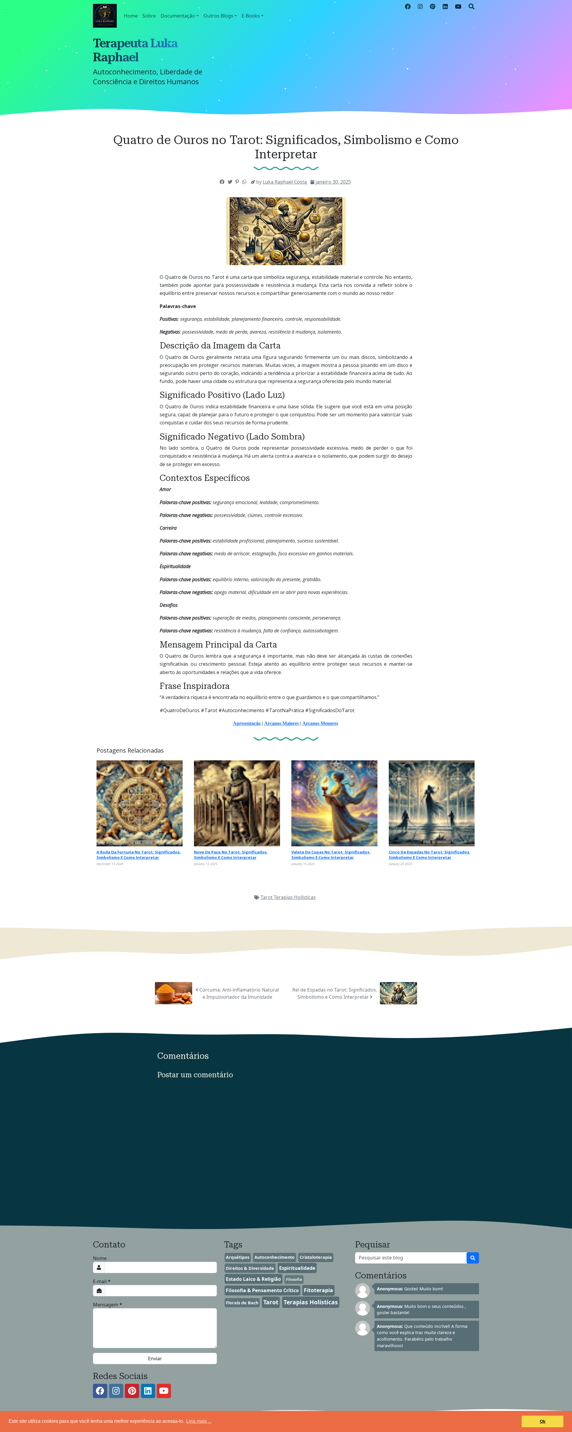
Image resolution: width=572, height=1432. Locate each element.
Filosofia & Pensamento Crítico (262, 1290)
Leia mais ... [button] (199, 1421)
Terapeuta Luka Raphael (135, 50)
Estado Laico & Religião (253, 1279)
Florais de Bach (242, 1303)
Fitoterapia (318, 1290)
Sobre (149, 15)
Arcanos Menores (320, 723)
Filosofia (294, 1279)
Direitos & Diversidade (250, 1268)
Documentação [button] (178, 15)
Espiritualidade (297, 1268)
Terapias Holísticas (295, 897)
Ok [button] (542, 1421)
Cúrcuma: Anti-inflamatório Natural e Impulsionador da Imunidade (238, 993)
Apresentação (247, 723)
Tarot (267, 897)
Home (131, 15)
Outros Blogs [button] (218, 15)
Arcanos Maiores (281, 723)
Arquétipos (237, 1257)
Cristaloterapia (316, 1257)
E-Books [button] (251, 15)
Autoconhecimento (274, 1257)
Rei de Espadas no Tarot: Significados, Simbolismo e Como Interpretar (334, 993)
